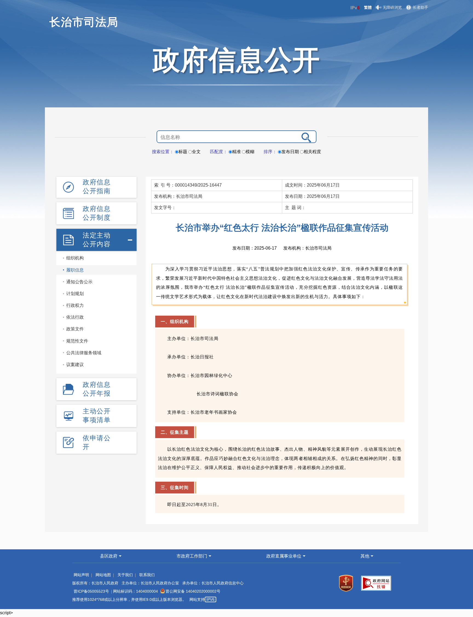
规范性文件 (77, 341)
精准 (236, 151)
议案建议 (75, 364)
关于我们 (125, 575)
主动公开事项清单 (97, 415)
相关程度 (312, 151)
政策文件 (75, 329)
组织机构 (75, 258)
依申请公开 (97, 442)
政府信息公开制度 (97, 213)
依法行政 (75, 317)
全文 (196, 151)
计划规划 (75, 293)
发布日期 (290, 151)
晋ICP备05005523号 (91, 591)
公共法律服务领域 (83, 352)
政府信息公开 (236, 59)
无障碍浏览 (392, 7)
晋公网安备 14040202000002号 (193, 591)
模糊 (250, 151)
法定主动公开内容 (97, 240)
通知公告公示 (79, 281)
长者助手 (420, 7)
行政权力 (75, 305)
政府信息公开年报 (97, 389)
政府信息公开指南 (97, 186)
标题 (182, 151)
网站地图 (103, 575)
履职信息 (75, 270)
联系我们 (147, 575)
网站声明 (81, 575)
